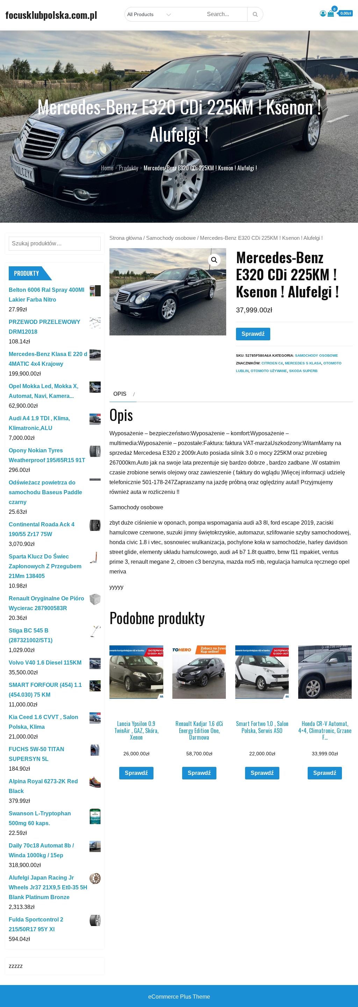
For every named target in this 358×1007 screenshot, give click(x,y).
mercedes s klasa (303, 363)
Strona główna (125, 238)
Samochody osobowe (171, 238)
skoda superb (303, 371)
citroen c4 (272, 363)
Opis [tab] (120, 394)
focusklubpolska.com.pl (51, 15)
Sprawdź (253, 334)
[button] (214, 260)
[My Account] (323, 13)
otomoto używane (269, 371)
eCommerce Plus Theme (179, 997)
